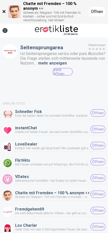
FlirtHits (22, 160)
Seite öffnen (58, 72)
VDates (22, 176)
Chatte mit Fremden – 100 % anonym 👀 (52, 192)
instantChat (26, 128)
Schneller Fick (28, 111)
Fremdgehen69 (29, 209)
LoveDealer (26, 144)
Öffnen (97, 11)
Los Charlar (26, 225)
